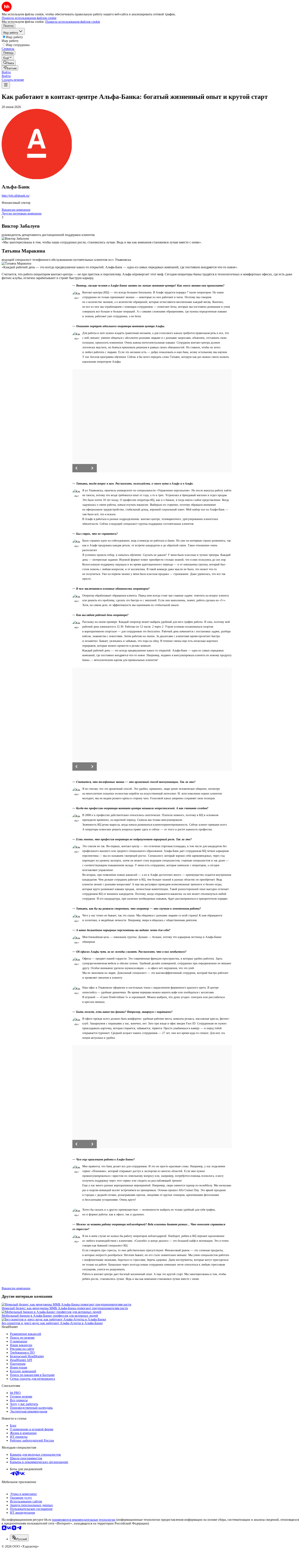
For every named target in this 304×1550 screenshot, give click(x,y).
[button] (6, 72)
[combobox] (19, 1537)
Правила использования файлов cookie (72, 21)
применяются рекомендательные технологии (83, 1519)
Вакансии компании (16, 209)
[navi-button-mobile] (6, 85)
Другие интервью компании (22, 213)
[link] (9, 62)
